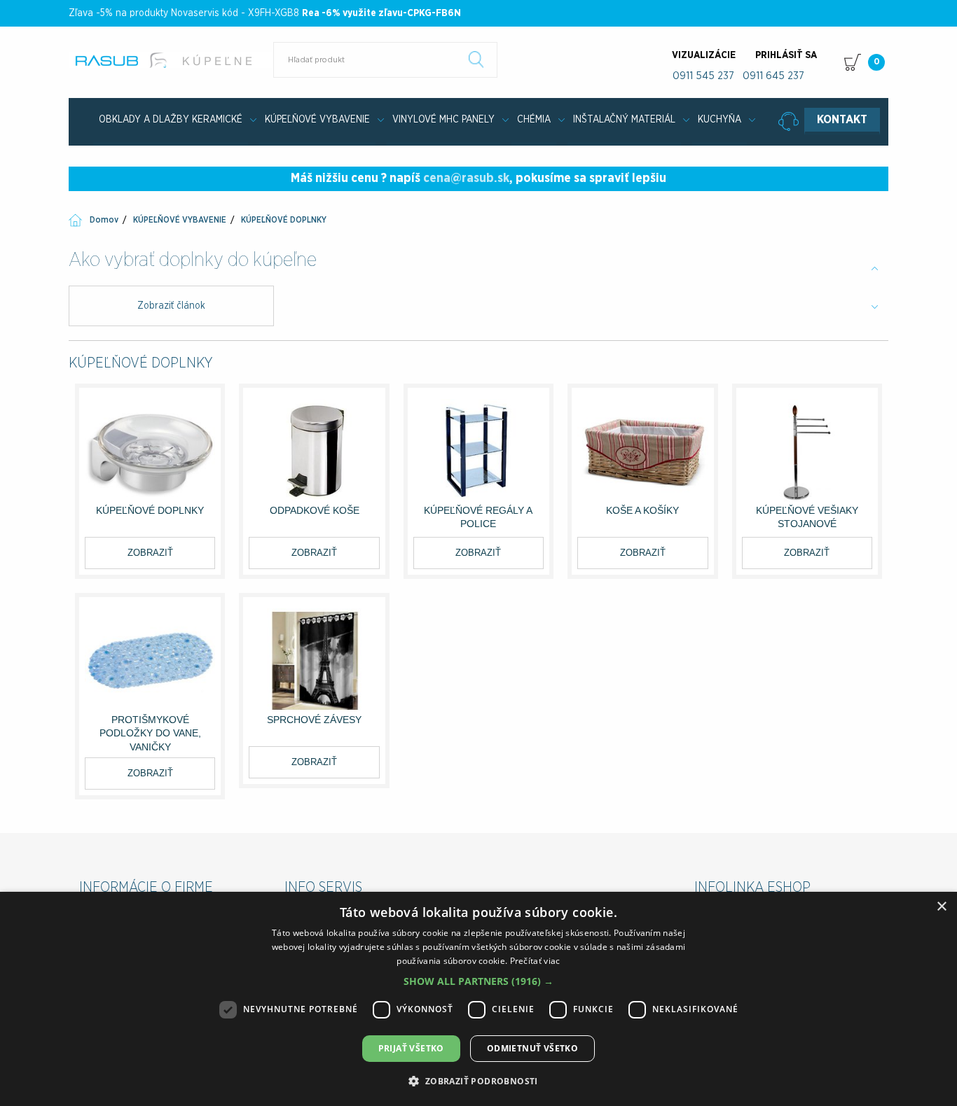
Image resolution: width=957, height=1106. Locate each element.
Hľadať (476, 59)
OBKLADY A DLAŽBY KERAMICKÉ (170, 120)
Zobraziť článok (171, 306)
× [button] (941, 907)
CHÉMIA (534, 120)
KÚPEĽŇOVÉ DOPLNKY (283, 220)
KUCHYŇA (719, 120)
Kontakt (842, 119)
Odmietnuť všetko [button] (532, 1048)
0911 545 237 (703, 76)
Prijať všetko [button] (411, 1048)
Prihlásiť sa (786, 55)
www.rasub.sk (172, 60)
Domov (104, 220)
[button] (478, 981)
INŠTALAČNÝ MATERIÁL (624, 120)
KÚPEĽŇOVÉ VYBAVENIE (317, 120)
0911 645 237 (773, 76)
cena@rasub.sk (466, 178)
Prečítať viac (535, 961)
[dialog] (478, 999)
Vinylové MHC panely (443, 120)
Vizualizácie (704, 55)
